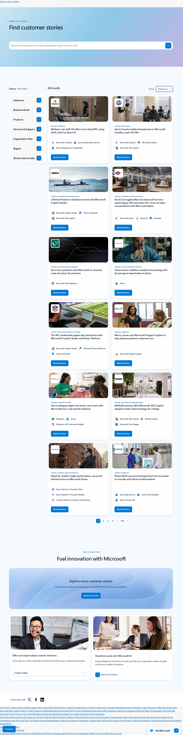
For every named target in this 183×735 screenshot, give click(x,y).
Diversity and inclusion (161, 720)
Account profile (154, 707)
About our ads (116, 733)
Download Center (169, 707)
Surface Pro (5, 707)
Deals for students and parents (77, 714)
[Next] (127, 521)
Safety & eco (94, 733)
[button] (168, 45)
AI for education (98, 714)
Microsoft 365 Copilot (99, 717)
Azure (125, 717)
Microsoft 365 (46, 717)
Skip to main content (9, 1)
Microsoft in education (107, 710)
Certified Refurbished (50, 710)
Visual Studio (83, 720)
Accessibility (176, 720)
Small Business (115, 717)
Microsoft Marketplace (49, 720)
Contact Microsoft (38, 733)
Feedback (9, 729)
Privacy (49, 733)
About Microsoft (104, 720)
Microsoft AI (5, 717)
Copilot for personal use (98, 707)
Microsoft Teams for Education (149, 710)
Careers (92, 720)
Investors (147, 720)
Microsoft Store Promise (70, 710)
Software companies (68, 720)
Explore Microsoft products (120, 707)
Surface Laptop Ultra (33, 707)
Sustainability (6, 723)
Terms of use (72, 733)
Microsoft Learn (153, 717)
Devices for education (126, 710)
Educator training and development (48, 714)
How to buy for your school (21, 714)
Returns (24, 710)
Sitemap (26, 733)
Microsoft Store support (10, 710)
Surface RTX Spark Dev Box (54, 707)
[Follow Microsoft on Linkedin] (42, 699)
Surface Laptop (16, 707)
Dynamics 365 (33, 717)
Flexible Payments (89, 710)
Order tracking (34, 710)
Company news (118, 720)
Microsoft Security (19, 717)
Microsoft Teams (82, 717)
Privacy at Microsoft (133, 720)
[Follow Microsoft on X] (29, 699)
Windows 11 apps (140, 707)
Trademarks (84, 733)
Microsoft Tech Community (27, 720)
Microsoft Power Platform (64, 717)
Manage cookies (60, 733)
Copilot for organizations (76, 707)
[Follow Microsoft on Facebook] (36, 699)
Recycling (105, 733)
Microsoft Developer (137, 717)
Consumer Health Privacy (11, 733)
